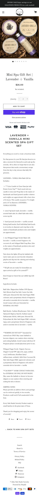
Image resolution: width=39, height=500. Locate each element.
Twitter (20, 471)
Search (19, 445)
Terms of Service (19, 451)
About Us (19, 448)
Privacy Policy (19, 456)
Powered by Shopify (19, 485)
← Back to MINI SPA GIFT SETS (19, 429)
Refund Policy (19, 460)
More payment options (19, 117)
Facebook (20, 468)
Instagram (20, 477)
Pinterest (20, 474)
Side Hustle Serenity (22, 482)
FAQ (19, 463)
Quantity (13, 99)
